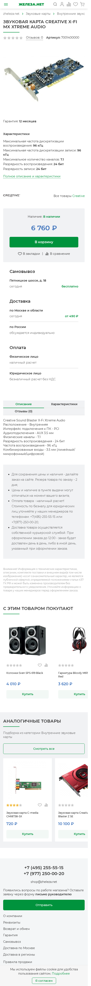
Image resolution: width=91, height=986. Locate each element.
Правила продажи (17, 962)
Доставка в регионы (19, 954)
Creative (78, 196)
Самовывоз (12, 942)
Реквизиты (11, 922)
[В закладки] (39, 665)
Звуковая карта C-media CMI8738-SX (22, 814)
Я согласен (44, 981)
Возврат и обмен (16, 929)
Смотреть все (44, 749)
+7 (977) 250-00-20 (44, 873)
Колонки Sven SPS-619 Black (24, 672)
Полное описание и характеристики (32, 176)
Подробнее (61, 973)
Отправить (44, 905)
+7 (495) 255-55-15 (43, 867)
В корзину (44, 242)
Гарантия (10, 935)
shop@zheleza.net (44, 882)
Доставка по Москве (19, 948)
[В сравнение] (46, 665)
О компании (12, 916)
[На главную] (31, 4)
